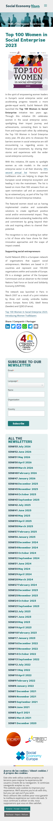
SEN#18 (22, 632)
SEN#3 (19, 712)
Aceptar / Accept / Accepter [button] (17, 808)
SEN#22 (19, 611)
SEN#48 (22, 473)
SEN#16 (23, 643)
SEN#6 (22, 696)
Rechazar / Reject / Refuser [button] (17, 814)
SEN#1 (22, 723)
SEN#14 (22, 654)
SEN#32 (23, 558)
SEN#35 (23, 542)
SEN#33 (22, 553)
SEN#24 (22, 600)
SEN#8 (21, 685)
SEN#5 (23, 702)
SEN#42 (19, 505)
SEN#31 (19, 563)
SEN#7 (22, 691)
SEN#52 (19, 451)
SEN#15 (23, 648)
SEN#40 (19, 515)
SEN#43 (23, 499)
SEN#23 (23, 606)
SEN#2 (19, 717)
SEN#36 (21, 536)
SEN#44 (22, 494)
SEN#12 (19, 664)
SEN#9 (21, 680)
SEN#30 (19, 568)
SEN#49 (20, 467)
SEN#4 (19, 707)
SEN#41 (19, 510)
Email (11, 370)
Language (13, 381)
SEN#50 (20, 462)
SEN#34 (23, 547)
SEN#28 (20, 579)
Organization (13, 399)
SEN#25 (23, 595)
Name (10, 390)
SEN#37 (22, 531)
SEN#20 (19, 622)
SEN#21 (19, 616)
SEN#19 (20, 627)
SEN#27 (22, 584)
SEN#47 (21, 478)
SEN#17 (21, 638)
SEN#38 (20, 526)
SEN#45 (23, 489)
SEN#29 (20, 574)
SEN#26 (23, 590)
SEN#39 (20, 521)
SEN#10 (20, 675)
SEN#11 (19, 670)
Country (11, 409)
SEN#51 (19, 457)
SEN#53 (19, 446)
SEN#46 (23, 483)
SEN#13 (23, 659)
